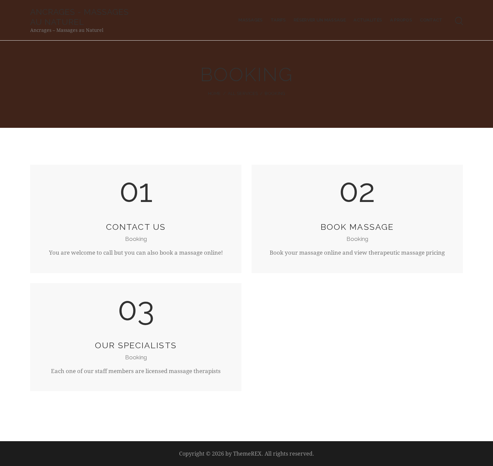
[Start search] (459, 21)
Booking (136, 239)
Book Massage (357, 227)
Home (214, 93)
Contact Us (136, 227)
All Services (243, 93)
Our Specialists (136, 345)
